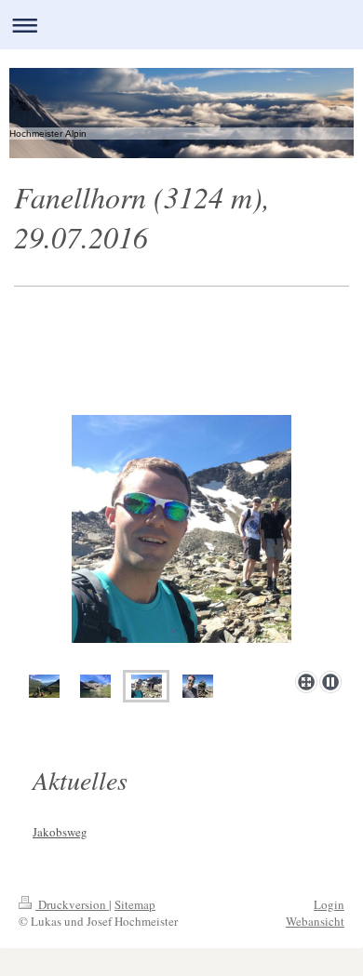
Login (329, 904)
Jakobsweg (60, 831)
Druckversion (72, 904)
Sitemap (134, 904)
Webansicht (315, 921)
